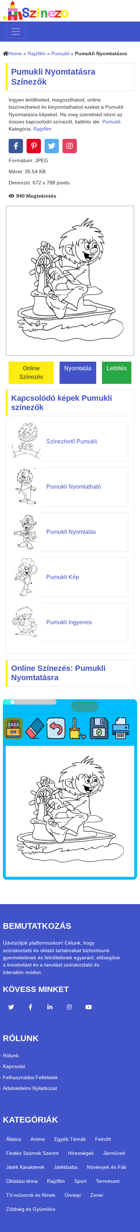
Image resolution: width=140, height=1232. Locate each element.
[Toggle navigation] (16, 31)
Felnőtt (103, 1139)
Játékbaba (66, 1167)
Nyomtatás (78, 368)
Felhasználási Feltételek (30, 1077)
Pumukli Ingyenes (69, 622)
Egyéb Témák (70, 1139)
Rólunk (11, 1055)
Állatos (13, 1139)
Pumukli (60, 53)
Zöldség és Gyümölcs (30, 1209)
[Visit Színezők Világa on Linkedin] (50, 1008)
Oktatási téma (22, 1181)
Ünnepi (73, 1195)
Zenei (96, 1195)
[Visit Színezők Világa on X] (11, 1008)
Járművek (114, 1153)
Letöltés (117, 368)
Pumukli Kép (62, 577)
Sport (80, 1181)
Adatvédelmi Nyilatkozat (30, 1088)
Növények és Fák (106, 1167)
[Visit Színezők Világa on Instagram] (69, 1008)
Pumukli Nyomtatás (71, 532)
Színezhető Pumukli (71, 441)
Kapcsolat (14, 1066)
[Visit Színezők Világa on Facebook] (30, 1008)
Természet (108, 1181)
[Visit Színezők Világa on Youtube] (88, 1008)
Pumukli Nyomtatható (73, 487)
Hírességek (81, 1153)
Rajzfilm (37, 53)
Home (15, 53)
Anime (38, 1139)
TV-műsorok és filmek (30, 1195)
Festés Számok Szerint (32, 1153)
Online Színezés (31, 372)
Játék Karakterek (25, 1167)
